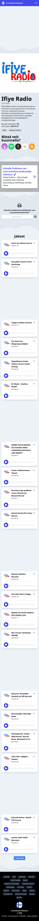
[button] (36, 3)
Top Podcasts (13, 916)
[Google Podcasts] (25, 146)
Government (8, 894)
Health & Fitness (20, 894)
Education (22, 877)
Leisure (32, 890)
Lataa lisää (19, 858)
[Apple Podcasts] (4, 146)
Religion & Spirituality (12, 884)
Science (32, 894)
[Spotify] (11, 146)
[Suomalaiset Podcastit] (19, 905)
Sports (19, 897)
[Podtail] (18, 146)
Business (31, 877)
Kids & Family (15, 880)
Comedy (6, 877)
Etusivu (4, 916)
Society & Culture (15, 130)
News (4, 130)
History (6, 890)
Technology (10, 887)
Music (25, 880)
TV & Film (21, 887)
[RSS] (31, 146)
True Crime (15, 890)
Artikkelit (22, 916)
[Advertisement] (19, 25)
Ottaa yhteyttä (32, 916)
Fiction (29, 887)
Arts (14, 877)
